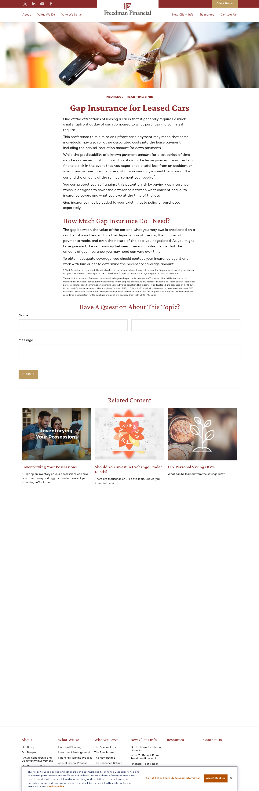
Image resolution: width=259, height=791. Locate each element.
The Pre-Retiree (104, 752)
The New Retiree (104, 758)
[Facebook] (50, 4)
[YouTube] (42, 4)
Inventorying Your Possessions (49, 466)
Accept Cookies (215, 778)
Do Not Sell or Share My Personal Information (173, 778)
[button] (26, 14)
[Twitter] (25, 4)
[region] (129, 778)
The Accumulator (105, 747)
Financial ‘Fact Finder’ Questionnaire (145, 765)
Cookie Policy (55, 787)
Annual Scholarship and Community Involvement (37, 759)
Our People (29, 752)
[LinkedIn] (33, 4)
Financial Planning (69, 747)
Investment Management (74, 752)
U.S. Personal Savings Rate (191, 466)
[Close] (231, 778)
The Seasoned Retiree (108, 763)
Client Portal (225, 3)
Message (26, 340)
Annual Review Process (72, 763)
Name (23, 315)
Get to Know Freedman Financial (146, 749)
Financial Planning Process (75, 758)
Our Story (28, 747)
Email (135, 315)
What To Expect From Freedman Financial (145, 757)
